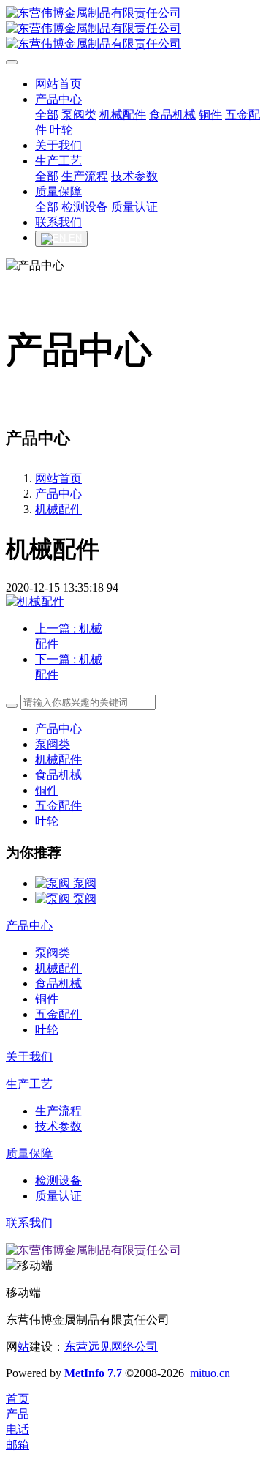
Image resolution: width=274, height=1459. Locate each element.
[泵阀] (54, 883)
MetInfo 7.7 (93, 1373)
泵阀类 (52, 744)
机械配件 (58, 509)
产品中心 (58, 494)
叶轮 (46, 821)
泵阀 (84, 883)
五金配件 (58, 805)
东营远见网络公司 (111, 1346)
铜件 (46, 790)
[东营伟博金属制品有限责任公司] (137, 29)
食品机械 (58, 775)
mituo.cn (210, 1373)
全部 (46, 114)
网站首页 (58, 478)
